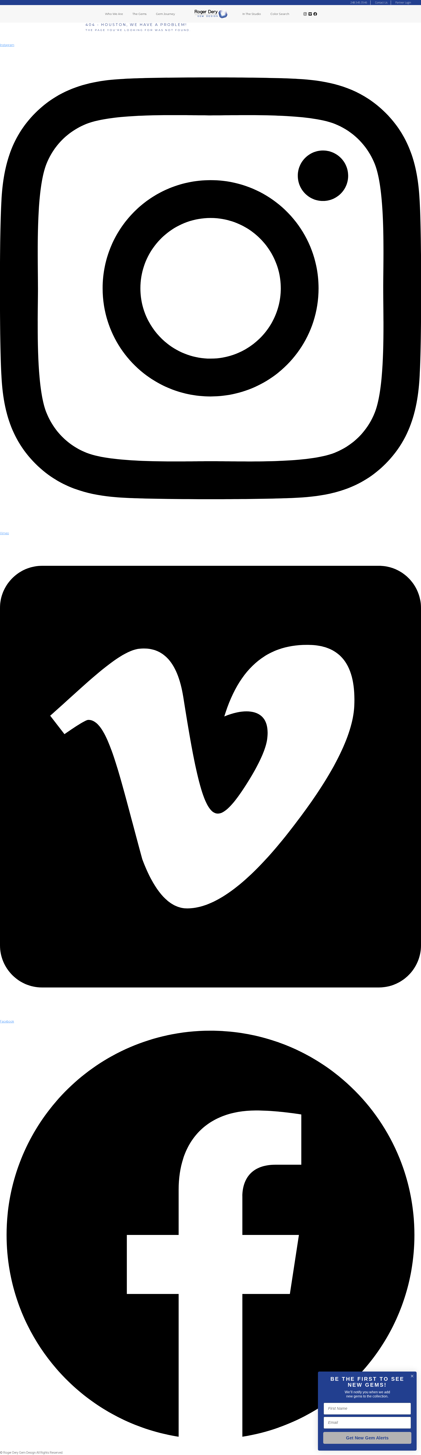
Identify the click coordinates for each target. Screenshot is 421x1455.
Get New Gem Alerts (367, 1437)
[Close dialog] (412, 1376)
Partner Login (403, 2)
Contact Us (381, 2)
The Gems (139, 14)
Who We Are (114, 14)
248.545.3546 (358, 2)
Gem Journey (165, 14)
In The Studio (252, 14)
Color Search (279, 14)
